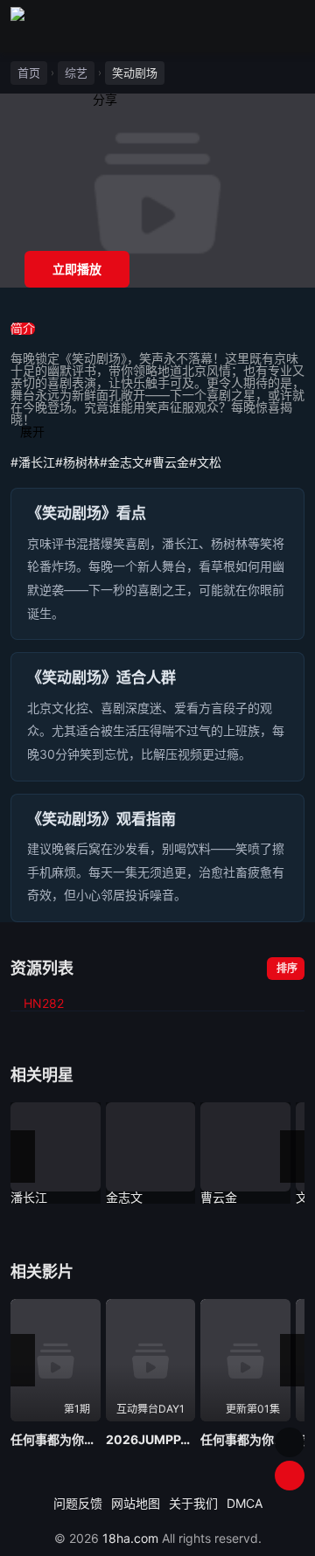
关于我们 (193, 1503)
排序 (287, 968)
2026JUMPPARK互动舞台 (151, 1439)
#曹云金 (166, 462)
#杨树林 (77, 462)
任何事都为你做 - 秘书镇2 (245, 1439)
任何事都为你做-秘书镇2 (55, 1439)
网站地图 (135, 1503)
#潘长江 (32, 462)
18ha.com (130, 1538)
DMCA (244, 1503)
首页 (29, 73)
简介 (22, 329)
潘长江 (28, 1197)
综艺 (76, 73)
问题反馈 (77, 1503)
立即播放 (77, 268)
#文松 (205, 462)
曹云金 (218, 1197)
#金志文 (122, 462)
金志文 (124, 1197)
